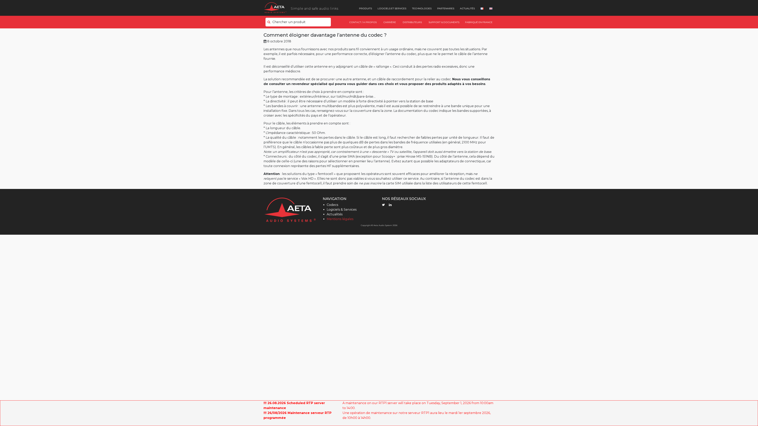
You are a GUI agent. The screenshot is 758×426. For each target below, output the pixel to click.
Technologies (422, 8)
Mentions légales (340, 219)
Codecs (332, 205)
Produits (365, 8)
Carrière (389, 22)
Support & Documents (444, 22)
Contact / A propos (363, 22)
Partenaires (445, 8)
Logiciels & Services (341, 209)
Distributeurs (412, 22)
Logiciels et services (392, 8)
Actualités (467, 8)
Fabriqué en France (479, 22)
